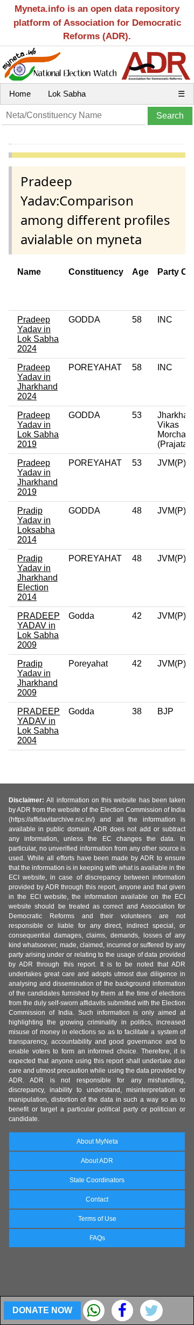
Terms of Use (97, 1218)
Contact (97, 1199)
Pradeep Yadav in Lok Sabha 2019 (38, 430)
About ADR (97, 1161)
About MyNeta (97, 1141)
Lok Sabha (67, 93)
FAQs (97, 1238)
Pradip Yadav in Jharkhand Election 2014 (37, 578)
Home (20, 93)
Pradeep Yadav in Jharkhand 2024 (37, 382)
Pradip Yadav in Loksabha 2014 (36, 525)
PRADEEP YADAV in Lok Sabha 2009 (38, 630)
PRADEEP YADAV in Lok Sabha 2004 (38, 726)
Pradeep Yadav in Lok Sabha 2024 (38, 334)
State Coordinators (97, 1180)
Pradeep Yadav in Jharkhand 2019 (37, 477)
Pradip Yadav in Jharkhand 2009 (37, 678)
